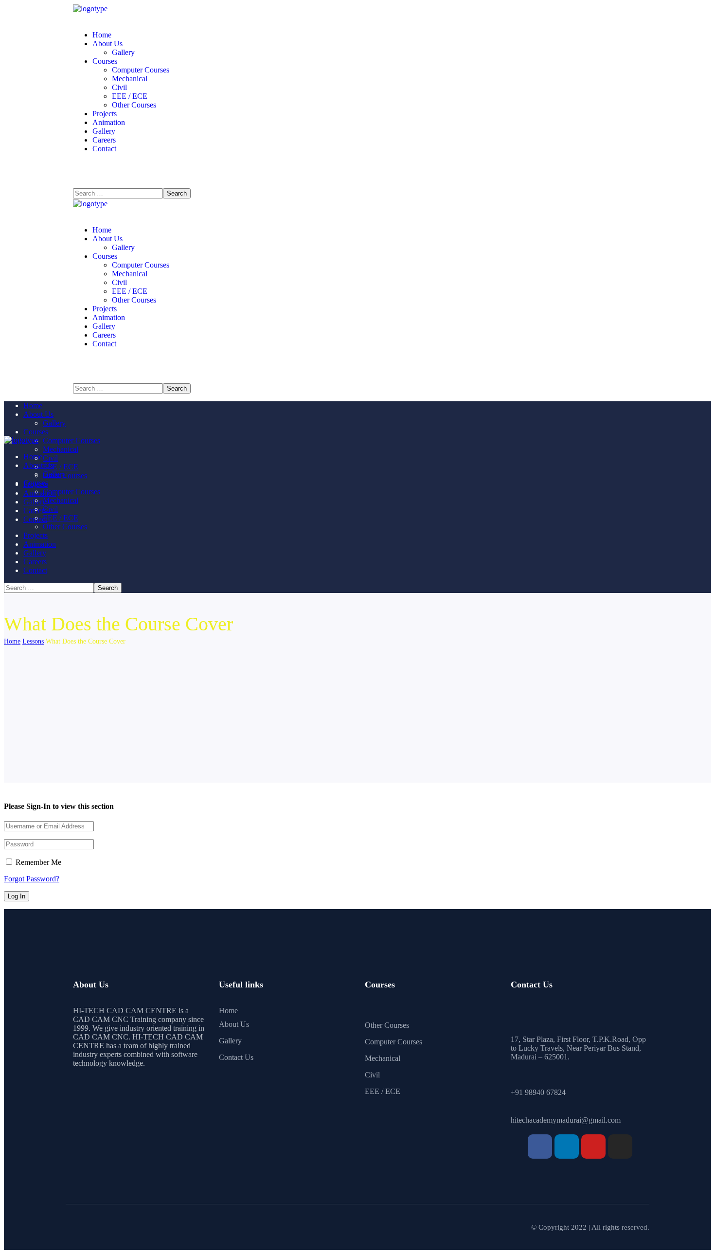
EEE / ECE (382, 1091)
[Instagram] (620, 1146)
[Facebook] (540, 1146)
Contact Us (236, 1057)
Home (12, 641)
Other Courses (387, 1025)
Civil (372, 1075)
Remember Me (37, 862)
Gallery (230, 1041)
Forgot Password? (31, 879)
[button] (357, 179)
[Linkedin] (566, 1146)
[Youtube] (593, 1146)
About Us (234, 1024)
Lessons (33, 641)
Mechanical (382, 1058)
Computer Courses (393, 1042)
